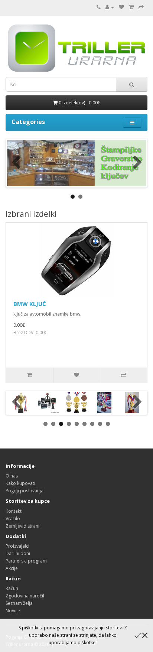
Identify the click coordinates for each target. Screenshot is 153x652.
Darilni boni (18, 553)
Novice (13, 610)
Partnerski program (26, 561)
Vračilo (13, 518)
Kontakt (14, 511)
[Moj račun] (109, 7)
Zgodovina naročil (25, 596)
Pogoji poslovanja (24, 491)
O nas (12, 476)
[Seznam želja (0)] (121, 7)
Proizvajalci (17, 546)
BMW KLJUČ (29, 303)
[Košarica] (131, 7)
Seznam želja (19, 603)
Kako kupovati (20, 483)
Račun (12, 588)
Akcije (12, 568)
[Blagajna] (141, 7)
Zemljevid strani (22, 526)
